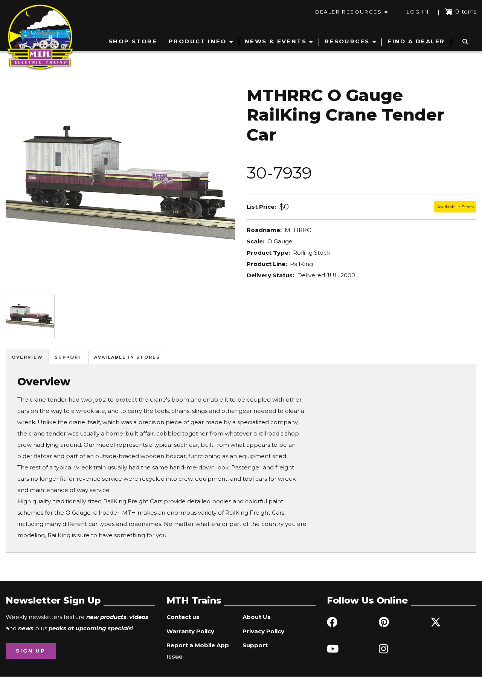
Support (68, 357)
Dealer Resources (348, 12)
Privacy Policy (263, 631)
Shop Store (132, 41)
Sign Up (31, 651)
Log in (418, 12)
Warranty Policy (190, 631)
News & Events (276, 41)
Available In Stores (127, 357)
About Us (257, 616)
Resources (347, 41)
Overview (27, 357)
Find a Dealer (416, 41)
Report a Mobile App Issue (197, 651)
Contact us (183, 616)
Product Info (198, 41)
